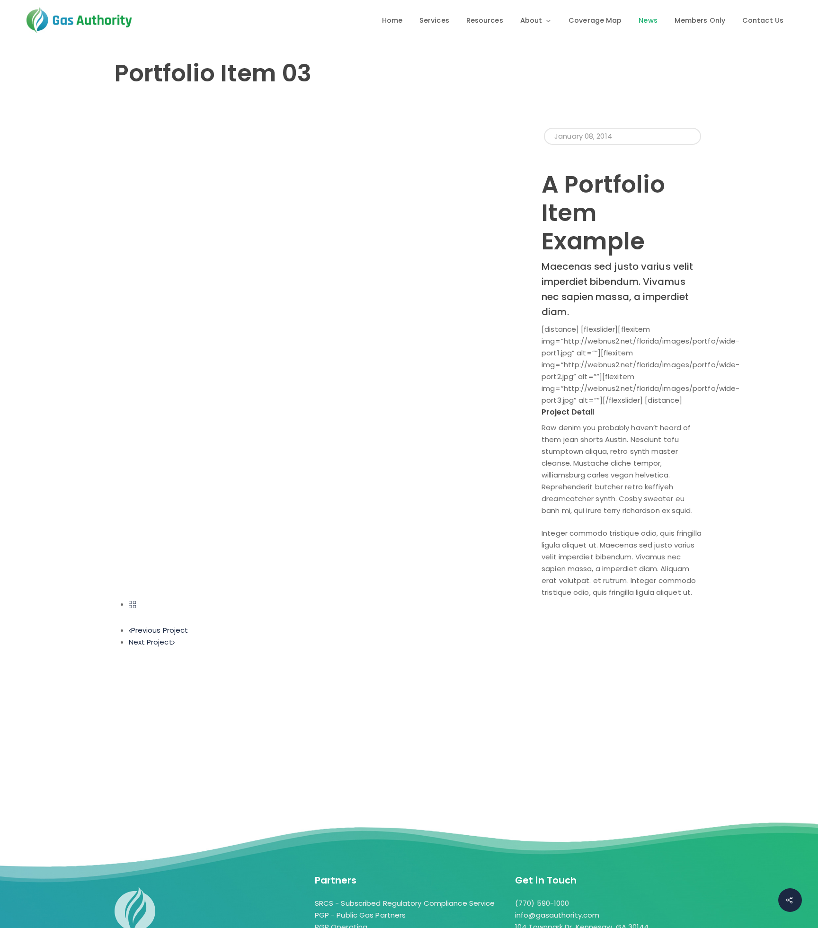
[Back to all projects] (132, 604)
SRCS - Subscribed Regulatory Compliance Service (405, 903)
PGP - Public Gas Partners (360, 915)
